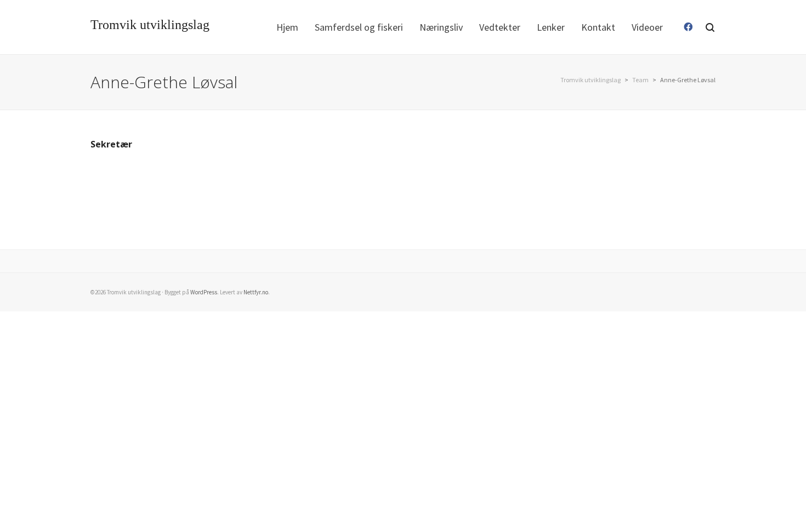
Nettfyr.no (255, 292)
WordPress (203, 292)
